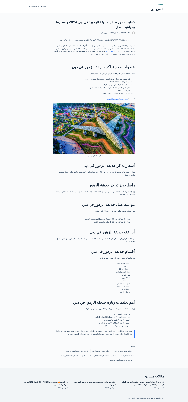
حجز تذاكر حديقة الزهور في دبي (77, 351)
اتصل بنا (43, 6)
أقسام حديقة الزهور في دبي (123, 351)
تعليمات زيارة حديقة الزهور (101, 351)
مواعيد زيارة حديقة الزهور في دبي (121, 360)
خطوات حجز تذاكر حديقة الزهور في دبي (102, 355)
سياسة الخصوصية (34, 6)
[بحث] (26, 6)
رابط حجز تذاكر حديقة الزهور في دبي (72, 355)
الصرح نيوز (157, 9)
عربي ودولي (104, 33)
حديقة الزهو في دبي (126, 355)
